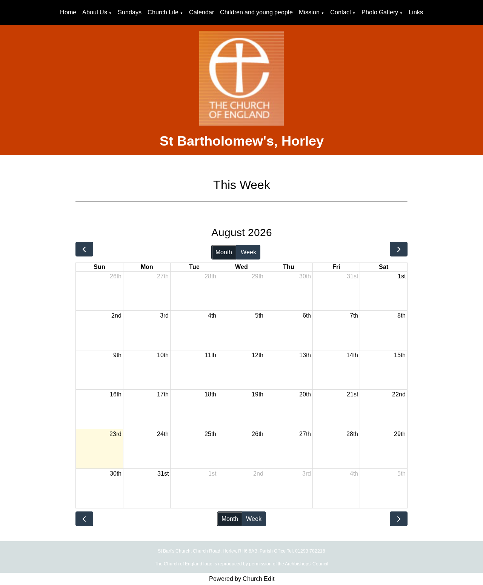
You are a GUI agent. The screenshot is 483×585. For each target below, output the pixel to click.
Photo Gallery (379, 12)
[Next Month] (399, 249)
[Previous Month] (84, 249)
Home (68, 12)
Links (416, 12)
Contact (340, 12)
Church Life (163, 12)
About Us (94, 12)
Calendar (201, 12)
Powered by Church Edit (241, 579)
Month (223, 252)
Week (248, 252)
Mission (309, 12)
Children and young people (256, 12)
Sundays (130, 12)
